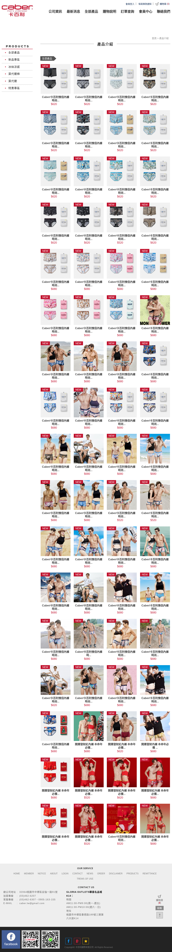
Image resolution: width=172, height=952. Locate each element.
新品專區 (14, 59)
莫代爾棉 (14, 73)
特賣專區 (14, 88)
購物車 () (164, 4)
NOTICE (42, 873)
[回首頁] (18, 10)
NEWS (90, 873)
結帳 (159, 908)
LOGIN (65, 873)
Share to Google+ (77, 941)
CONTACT (77, 873)
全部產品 (14, 52)
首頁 (154, 38)
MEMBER (29, 873)
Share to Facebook (68, 941)
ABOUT (54, 873)
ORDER (101, 873)
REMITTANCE (150, 873)
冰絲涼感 (14, 66)
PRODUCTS (132, 873)
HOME (16, 873)
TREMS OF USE (85, 879)
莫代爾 (12, 81)
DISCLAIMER (115, 873)
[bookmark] (85, 941)
